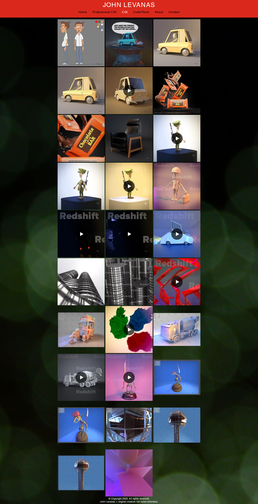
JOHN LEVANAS (129, 5)
